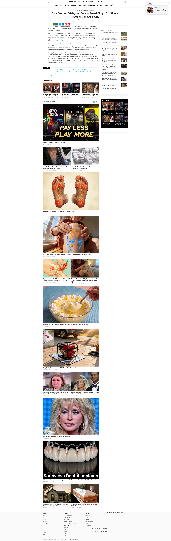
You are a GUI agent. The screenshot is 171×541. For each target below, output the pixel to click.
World (44, 519)
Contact (87, 523)
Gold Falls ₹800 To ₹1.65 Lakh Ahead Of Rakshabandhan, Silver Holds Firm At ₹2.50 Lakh (109, 80)
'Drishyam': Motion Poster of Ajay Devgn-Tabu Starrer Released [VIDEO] (66, 75)
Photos (44, 532)
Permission (67, 517)
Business (67, 5)
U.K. (65, 533)
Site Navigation (89, 521)
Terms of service (68, 521)
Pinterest (104, 531)
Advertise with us (68, 515)
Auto (44, 530)
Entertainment (91, 5)
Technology (73, 5)
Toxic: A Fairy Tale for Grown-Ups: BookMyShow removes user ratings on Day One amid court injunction (120, 126)
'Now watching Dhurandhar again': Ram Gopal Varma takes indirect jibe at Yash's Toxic (70, 96)
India (44, 515)
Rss (97, 531)
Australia (66, 527)
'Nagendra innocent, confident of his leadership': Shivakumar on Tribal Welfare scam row (109, 60)
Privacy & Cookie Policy (70, 523)
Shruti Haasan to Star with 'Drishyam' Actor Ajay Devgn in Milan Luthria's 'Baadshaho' (69, 70)
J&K (111, 5)
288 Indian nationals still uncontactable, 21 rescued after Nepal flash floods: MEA (109, 48)
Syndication (67, 519)
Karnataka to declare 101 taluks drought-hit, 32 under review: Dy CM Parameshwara (109, 54)
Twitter (95, 528)
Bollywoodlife (64, 41)
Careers (87, 519)
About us (88, 515)
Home (56, 5)
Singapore (66, 531)
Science (79, 5)
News (61, 5)
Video (106, 5)
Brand (87, 517)
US (43, 517)
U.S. (65, 535)
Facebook (103, 528)
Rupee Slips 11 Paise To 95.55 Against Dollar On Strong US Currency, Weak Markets (109, 74)
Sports (84, 5)
